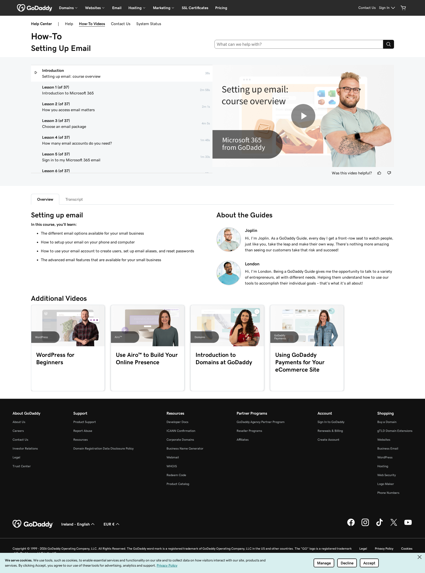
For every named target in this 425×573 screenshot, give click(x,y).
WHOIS (172, 466)
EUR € (109, 524)
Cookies (406, 548)
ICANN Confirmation (181, 430)
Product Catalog (178, 483)
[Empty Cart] (403, 7)
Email (116, 8)
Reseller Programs (249, 430)
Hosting (382, 466)
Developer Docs (177, 421)
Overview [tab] (45, 199)
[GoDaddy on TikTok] (379, 525)
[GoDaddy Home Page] (33, 524)
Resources (80, 439)
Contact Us (120, 24)
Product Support (84, 421)
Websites (383, 439)
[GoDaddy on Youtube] (408, 525)
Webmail (173, 457)
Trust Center (22, 466)
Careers (18, 430)
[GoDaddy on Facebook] (351, 525)
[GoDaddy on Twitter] (393, 525)
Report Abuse (82, 430)
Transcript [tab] (74, 199)
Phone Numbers (388, 492)
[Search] (388, 44)
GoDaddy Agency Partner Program (261, 421)
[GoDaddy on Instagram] (365, 525)
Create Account (328, 439)
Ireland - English (75, 524)
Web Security (386, 475)
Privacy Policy (384, 548)
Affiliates (243, 439)
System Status (148, 24)
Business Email (387, 448)
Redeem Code (176, 475)
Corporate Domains (180, 439)
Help (69, 24)
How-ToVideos (92, 24)
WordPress (385, 457)
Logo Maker (385, 483)
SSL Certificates (195, 8)
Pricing (221, 8)
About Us (19, 421)
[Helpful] (379, 173)
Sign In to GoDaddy (331, 421)
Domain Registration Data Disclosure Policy (103, 448)
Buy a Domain (386, 421)
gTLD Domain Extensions (394, 430)
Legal (16, 457)
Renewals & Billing (330, 430)
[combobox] (299, 44)
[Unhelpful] (389, 173)
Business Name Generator (185, 448)
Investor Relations (25, 448)
